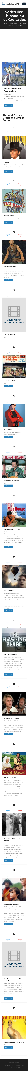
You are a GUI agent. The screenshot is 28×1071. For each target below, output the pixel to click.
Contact (18, 1067)
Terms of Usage (9, 1065)
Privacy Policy (20, 1065)
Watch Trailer (8, 105)
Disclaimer (11, 1067)
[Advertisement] (14, 44)
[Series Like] (11, 3)
